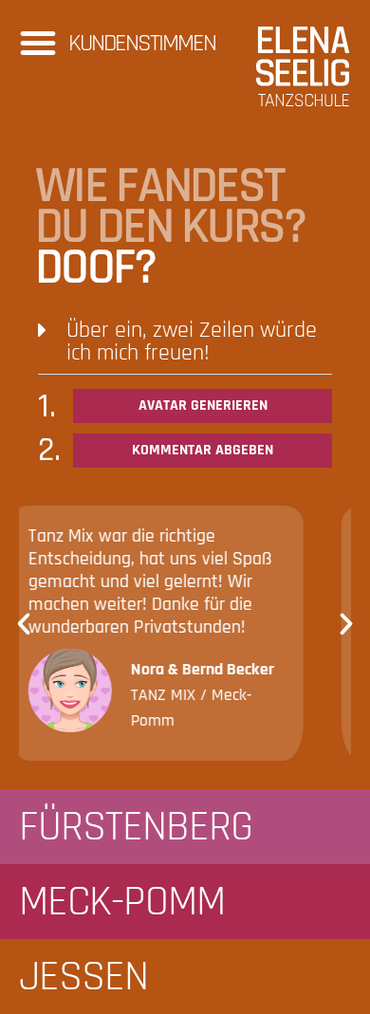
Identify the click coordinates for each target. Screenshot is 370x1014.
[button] (37, 42)
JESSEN (83, 977)
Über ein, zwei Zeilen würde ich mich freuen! (191, 341)
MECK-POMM (122, 902)
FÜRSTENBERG (135, 827)
